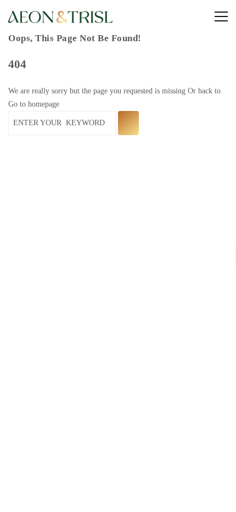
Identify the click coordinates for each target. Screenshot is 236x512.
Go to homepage (33, 104)
